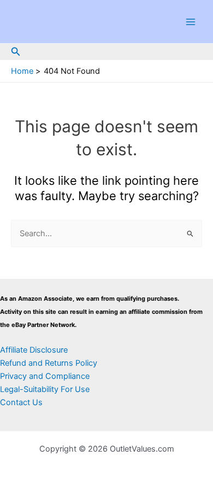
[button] (16, 52)
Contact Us (21, 402)
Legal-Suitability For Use (45, 389)
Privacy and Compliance (45, 376)
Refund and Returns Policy (48, 363)
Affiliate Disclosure (34, 350)
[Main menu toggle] (190, 21)
